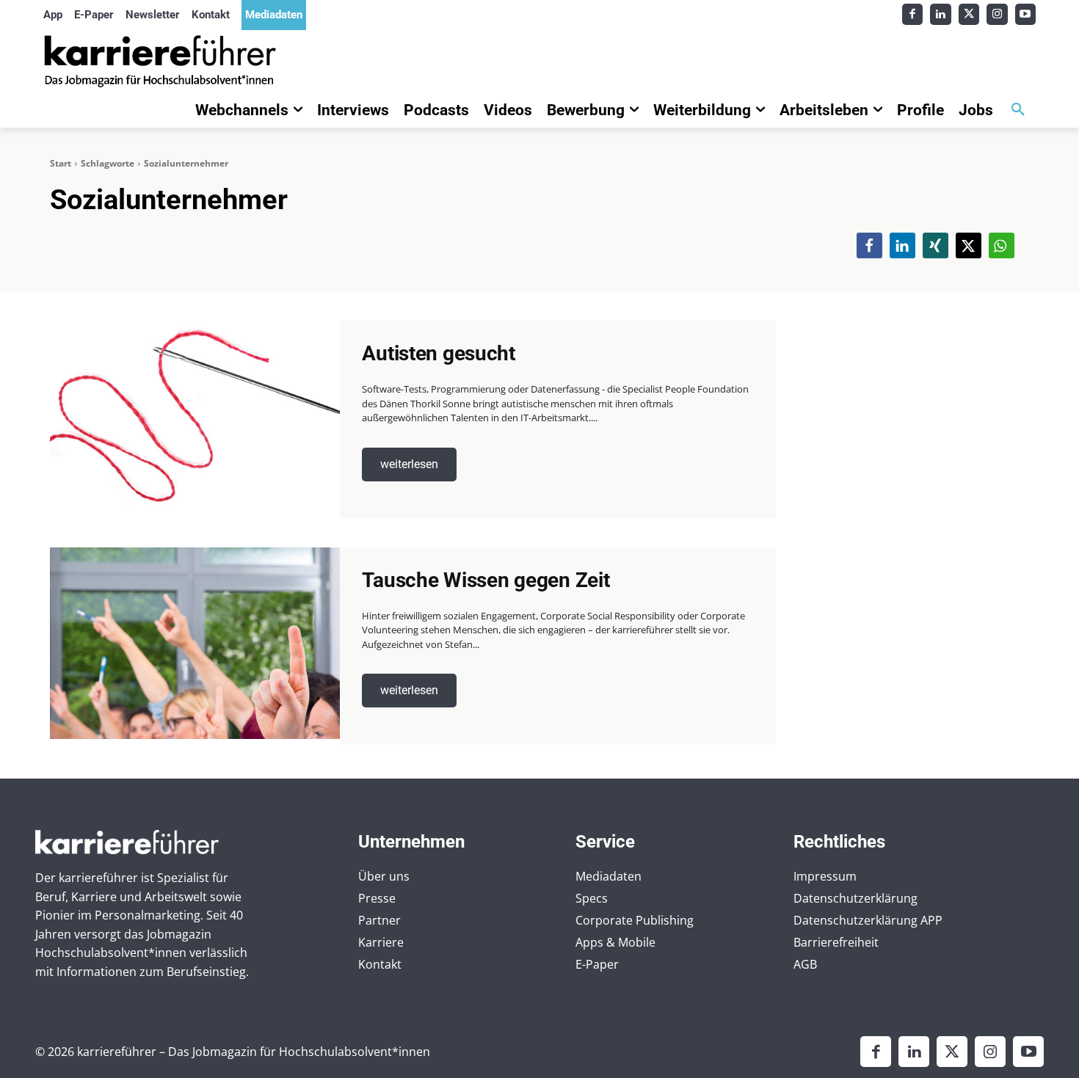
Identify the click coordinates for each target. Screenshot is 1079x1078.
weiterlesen (409, 464)
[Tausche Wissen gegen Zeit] (195, 643)
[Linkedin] (940, 14)
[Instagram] (997, 14)
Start (60, 163)
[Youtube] (1025, 14)
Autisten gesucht (438, 353)
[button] (1018, 110)
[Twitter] (969, 14)
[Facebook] (912, 14)
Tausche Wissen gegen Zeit (485, 580)
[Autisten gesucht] (195, 416)
